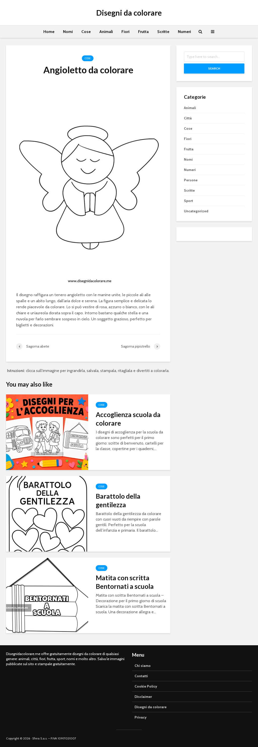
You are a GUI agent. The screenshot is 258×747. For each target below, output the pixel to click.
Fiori (125, 31)
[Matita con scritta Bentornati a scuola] (47, 595)
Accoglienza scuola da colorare (128, 419)
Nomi (68, 31)
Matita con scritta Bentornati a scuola (125, 582)
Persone (191, 180)
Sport (188, 200)
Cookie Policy (146, 686)
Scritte (163, 31)
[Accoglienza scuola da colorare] (47, 431)
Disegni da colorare (129, 12)
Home (48, 31)
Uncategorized (196, 211)
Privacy (141, 717)
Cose (86, 31)
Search (214, 68)
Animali (106, 31)
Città (188, 118)
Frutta (143, 31)
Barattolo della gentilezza (118, 500)
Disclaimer (143, 696)
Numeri (184, 31)
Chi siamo (143, 665)
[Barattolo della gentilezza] (47, 513)
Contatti (141, 676)
